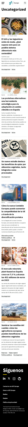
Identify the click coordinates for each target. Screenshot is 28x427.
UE (14, 237)
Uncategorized (5, 69)
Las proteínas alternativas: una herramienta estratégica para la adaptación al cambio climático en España (13, 104)
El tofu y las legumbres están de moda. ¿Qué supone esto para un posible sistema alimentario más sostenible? (12, 46)
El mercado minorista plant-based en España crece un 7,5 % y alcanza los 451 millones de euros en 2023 (13, 274)
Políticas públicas (6, 237)
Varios (13, 69)
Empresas (4, 352)
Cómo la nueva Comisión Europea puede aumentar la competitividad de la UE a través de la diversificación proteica (13, 211)
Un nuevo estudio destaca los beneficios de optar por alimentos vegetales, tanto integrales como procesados (13, 167)
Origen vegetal (13, 352)
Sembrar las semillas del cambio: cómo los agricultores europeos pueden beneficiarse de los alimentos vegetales (13, 331)
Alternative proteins (7, 235)
